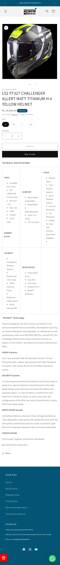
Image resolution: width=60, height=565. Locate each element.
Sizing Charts (11, 488)
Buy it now (30, 154)
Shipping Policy (12, 495)
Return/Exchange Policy (16, 507)
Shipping (14, 114)
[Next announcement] (55, 3)
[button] (6, 11)
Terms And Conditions (16, 514)
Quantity (5, 130)
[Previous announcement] (5, 3)
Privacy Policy (12, 501)
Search (9, 482)
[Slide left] (24, 84)
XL (32, 125)
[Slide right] (36, 84)
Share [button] (7, 453)
